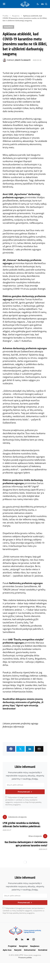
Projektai (12, 946)
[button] (4, 4)
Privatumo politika (25, 957)
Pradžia (5, 16)
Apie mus (7, 950)
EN (42, 4)
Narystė (17, 950)
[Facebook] (16, 939)
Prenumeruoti (24, 791)
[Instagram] (33, 939)
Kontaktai (42, 950)
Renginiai (23, 946)
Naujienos (15, 16)
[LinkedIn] (22, 939)
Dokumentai (29, 950)
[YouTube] (28, 939)
